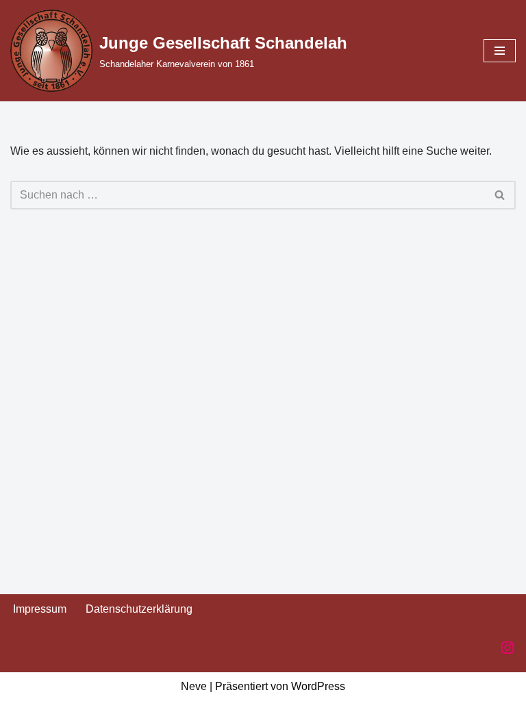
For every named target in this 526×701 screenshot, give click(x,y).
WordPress (318, 686)
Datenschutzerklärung (139, 609)
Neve (194, 686)
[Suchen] (500, 195)
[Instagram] (507, 647)
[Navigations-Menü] (500, 50)
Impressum (39, 609)
